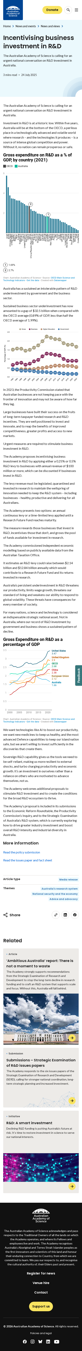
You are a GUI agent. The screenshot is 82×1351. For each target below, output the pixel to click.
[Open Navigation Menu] (76, 10)
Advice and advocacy (64, 899)
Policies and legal (41, 1333)
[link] (56, 915)
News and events (26, 26)
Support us (41, 1306)
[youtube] (56, 1341)
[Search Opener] (68, 10)
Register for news (41, 1273)
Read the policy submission (21, 852)
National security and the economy (55, 894)
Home (7, 26)
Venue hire (41, 1283)
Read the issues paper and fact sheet (27, 860)
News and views (50, 26)
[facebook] (75, 915)
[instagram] (32, 1341)
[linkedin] (65, 915)
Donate (52, 10)
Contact (41, 1292)
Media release (68, 879)
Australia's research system (60, 888)
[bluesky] (40, 1341)
